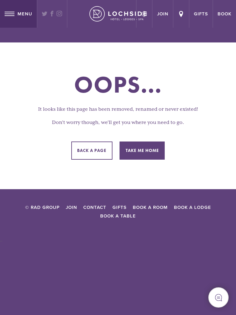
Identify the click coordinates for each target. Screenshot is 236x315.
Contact (94, 207)
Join (71, 207)
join (162, 14)
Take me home (142, 150)
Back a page (91, 150)
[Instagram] (59, 14)
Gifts (201, 14)
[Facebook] (52, 14)
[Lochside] (118, 14)
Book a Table (118, 216)
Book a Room (150, 207)
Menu (25, 14)
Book (224, 14)
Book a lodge (192, 207)
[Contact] (181, 14)
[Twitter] (45, 14)
